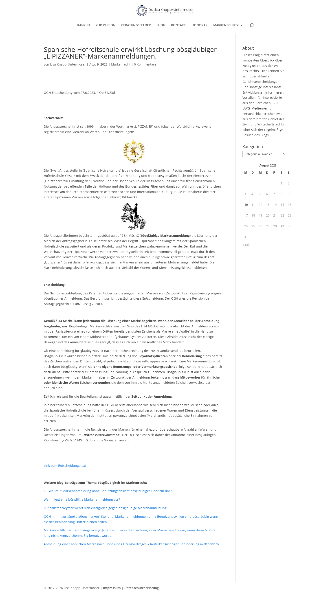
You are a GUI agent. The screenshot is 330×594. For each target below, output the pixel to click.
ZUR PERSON (105, 25)
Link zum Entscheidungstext (65, 465)
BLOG (161, 25)
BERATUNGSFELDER (136, 25)
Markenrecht (120, 64)
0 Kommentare (145, 64)
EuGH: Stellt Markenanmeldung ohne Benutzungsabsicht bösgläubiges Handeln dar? (108, 491)
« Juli (246, 245)
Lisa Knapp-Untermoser (68, 64)
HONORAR (199, 25)
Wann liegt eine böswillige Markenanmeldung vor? (82, 499)
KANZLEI (83, 25)
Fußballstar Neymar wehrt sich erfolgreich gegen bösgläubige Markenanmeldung (105, 508)
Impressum (112, 588)
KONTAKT (178, 25)
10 (246, 204)
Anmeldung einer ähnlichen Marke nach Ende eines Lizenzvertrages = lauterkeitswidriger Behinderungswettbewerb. (132, 544)
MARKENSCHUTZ (226, 25)
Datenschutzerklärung (141, 588)
